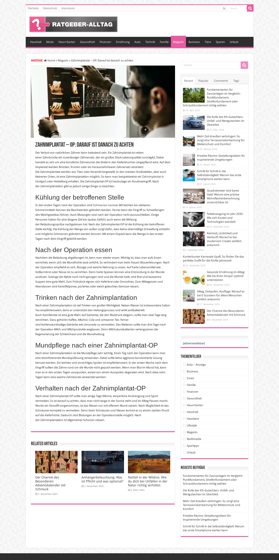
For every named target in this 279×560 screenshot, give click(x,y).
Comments (221, 80)
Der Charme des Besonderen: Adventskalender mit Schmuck (50, 483)
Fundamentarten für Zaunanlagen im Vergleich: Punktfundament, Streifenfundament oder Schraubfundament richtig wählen (211, 97)
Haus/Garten (195, 405)
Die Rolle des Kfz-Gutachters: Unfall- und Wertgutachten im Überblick (225, 120)
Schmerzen (100, 205)
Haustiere (193, 418)
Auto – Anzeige (196, 364)
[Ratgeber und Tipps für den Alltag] (73, 23)
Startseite (33, 8)
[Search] (250, 8)
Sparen (220, 42)
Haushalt (35, 42)
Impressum (68, 8)
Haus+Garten (66, 42)
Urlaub (234, 42)
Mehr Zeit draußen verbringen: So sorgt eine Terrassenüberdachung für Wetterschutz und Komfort (221, 140)
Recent (188, 80)
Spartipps (193, 445)
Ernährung (123, 42)
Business (194, 42)
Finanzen (105, 42)
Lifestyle (192, 425)
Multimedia (194, 439)
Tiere (208, 42)
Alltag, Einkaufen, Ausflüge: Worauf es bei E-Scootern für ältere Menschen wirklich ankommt (221, 295)
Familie (164, 42)
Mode (50, 42)
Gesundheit (87, 42)
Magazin (178, 42)
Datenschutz (50, 8)
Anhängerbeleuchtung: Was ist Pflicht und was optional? (102, 479)
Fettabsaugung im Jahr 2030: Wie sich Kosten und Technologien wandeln (225, 217)
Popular (203, 80)
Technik (150, 42)
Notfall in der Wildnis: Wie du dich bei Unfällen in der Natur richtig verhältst (147, 481)
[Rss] (224, 8)
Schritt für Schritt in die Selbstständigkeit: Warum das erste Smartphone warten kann (219, 175)
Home (51, 60)
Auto (137, 42)
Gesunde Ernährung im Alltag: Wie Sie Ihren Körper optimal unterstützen (226, 276)
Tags (236, 80)
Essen (190, 378)
